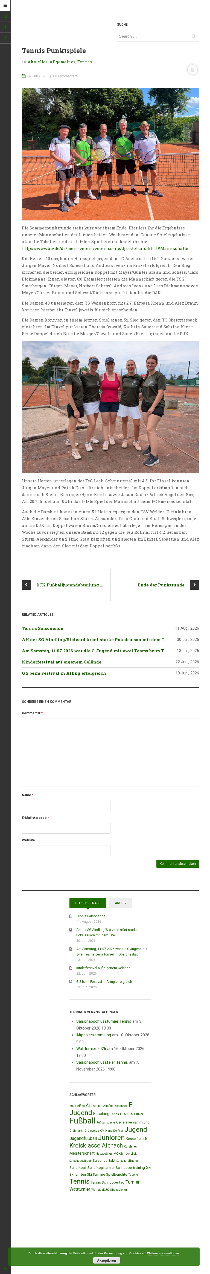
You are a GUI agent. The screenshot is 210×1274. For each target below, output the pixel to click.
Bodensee (121, 1106)
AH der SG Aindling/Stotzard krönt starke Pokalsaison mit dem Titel (97, 639)
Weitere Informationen (163, 1253)
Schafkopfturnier (101, 1168)
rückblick (131, 1153)
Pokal (119, 1153)
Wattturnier (79, 1189)
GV (102, 1131)
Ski (148, 1167)
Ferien (114, 1114)
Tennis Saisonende (42, 628)
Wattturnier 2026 (91, 1048)
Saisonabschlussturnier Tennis (103, 1021)
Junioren (111, 1138)
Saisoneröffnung (127, 1161)
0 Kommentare (66, 76)
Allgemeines (62, 61)
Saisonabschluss (80, 1161)
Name (27, 795)
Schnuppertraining (130, 1168)
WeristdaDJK (100, 1190)
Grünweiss (91, 1131)
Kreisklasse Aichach (96, 1145)
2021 (72, 1106)
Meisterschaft (82, 1153)
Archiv (121, 903)
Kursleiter (130, 1146)
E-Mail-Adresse (35, 818)
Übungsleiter (118, 1190)
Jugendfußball (83, 1138)
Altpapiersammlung (93, 1035)
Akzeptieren (106, 1260)
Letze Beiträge (88, 903)
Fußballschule (106, 1122)
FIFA (123, 1114)
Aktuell (97, 1106)
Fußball (82, 1120)
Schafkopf (77, 1168)
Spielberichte (116, 1174)
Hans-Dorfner (114, 1131)
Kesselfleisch (136, 1139)
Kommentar (32, 713)
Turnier (133, 1182)
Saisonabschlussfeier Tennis (102, 1062)
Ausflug (108, 1106)
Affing (81, 1106)
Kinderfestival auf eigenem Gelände (61, 662)
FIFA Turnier (135, 1114)
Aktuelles (38, 61)
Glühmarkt (76, 1131)
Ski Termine (96, 1174)
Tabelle (133, 1174)
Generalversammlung (133, 1122)
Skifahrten (77, 1174)
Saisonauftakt (104, 1160)
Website (28, 840)
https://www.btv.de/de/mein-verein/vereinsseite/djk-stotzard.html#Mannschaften (106, 248)
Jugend (135, 1129)
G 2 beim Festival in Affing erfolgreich (64, 673)
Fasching (101, 1113)
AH (89, 1105)
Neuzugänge (104, 1153)
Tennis (84, 61)
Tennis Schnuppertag (107, 1182)
